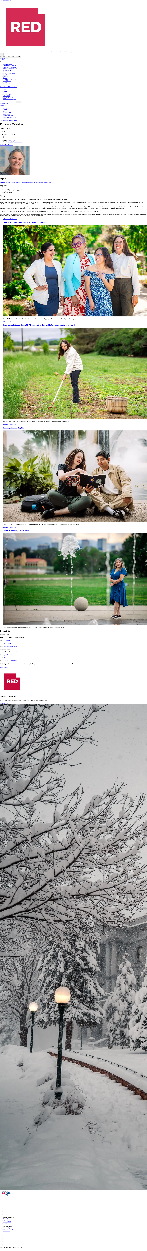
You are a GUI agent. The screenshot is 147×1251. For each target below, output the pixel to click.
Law (35, 182)
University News (8, 84)
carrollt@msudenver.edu (10, 646)
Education (6, 71)
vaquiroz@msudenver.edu (11, 660)
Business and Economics (10, 67)
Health (5, 75)
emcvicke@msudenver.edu (15, 142)
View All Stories (12, 87)
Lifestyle (5, 76)
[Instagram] (4, 1208)
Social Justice (7, 81)
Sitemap (5, 1223)
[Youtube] (4, 1211)
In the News (6, 1231)
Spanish (46, 182)
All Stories (6, 89)
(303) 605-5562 (8, 640)
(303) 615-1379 (8, 655)
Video (5, 91)
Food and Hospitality (9, 73)
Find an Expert (4, 87)
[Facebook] (4, 1205)
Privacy (2, 1250)
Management (39, 182)
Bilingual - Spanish (5, 182)
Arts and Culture (7, 64)
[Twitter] (4, 1214)
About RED (6, 96)
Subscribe (6, 1219)
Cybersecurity (7, 70)
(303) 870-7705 (7, 643)
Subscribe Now (4, 58)
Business (13, 182)
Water (49, 182)
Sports (5, 82)
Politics (5, 78)
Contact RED (7, 1222)
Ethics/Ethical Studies (27, 182)
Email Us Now (4, 667)
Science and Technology (10, 79)
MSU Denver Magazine (9, 99)
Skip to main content (5, 0)
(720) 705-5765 (7, 657)
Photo (5, 93)
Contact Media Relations (6, 145)
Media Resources (8, 97)
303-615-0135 (11, 140)
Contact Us (3, 59)
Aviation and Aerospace (9, 65)
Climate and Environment (10, 68)
